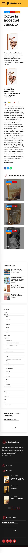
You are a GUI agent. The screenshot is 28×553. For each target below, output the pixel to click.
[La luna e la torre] (14, 190)
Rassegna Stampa (7, 404)
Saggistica (6, 338)
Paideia (7, 373)
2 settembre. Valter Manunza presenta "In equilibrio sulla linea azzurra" (17, 280)
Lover (7, 316)
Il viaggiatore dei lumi (12, 222)
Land (7, 321)
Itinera (7, 363)
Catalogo (7, 12)
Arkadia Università (9, 351)
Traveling (8, 384)
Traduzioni (6, 396)
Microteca (8, 324)
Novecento (8, 393)
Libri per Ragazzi (7, 386)
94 (18, 508)
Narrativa (6, 314)
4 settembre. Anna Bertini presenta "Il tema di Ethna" (16, 271)
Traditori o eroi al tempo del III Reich (17, 479)
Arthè (7, 356)
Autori (5, 402)
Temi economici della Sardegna (12, 343)
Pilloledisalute (9, 340)
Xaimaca (7, 330)
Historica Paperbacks (10, 365)
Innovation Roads (9, 368)
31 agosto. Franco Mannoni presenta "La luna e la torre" (17, 287)
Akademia (8, 376)
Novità (12, 12)
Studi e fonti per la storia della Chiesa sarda (13, 360)
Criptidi (14, 488)
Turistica (6, 382)
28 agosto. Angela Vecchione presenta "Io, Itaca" (16, 295)
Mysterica (8, 371)
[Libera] (14, 238)
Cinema (6, 391)
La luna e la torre (10, 197)
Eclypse (17, 12)
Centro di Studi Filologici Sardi (12, 345)
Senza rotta (8, 319)
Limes (7, 379)
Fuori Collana (7, 335)
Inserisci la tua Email (10, 419)
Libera (7, 246)
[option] (14, 41)
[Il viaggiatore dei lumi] (14, 214)
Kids (7, 389)
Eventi (7, 353)
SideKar (7, 332)
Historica (7, 348)
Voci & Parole (6, 309)
